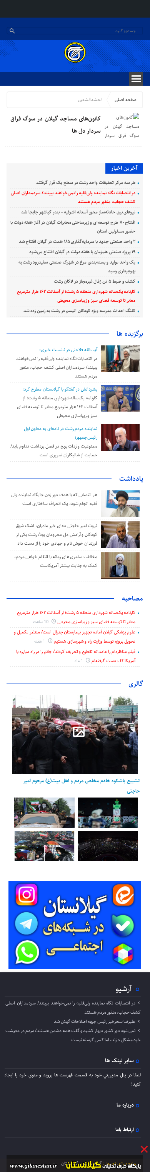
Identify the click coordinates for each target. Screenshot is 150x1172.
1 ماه (79, 661)
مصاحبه (132, 599)
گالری (135, 684)
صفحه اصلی (126, 99)
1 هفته (40, 641)
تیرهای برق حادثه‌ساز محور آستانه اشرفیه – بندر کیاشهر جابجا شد (78, 212)
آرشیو (124, 989)
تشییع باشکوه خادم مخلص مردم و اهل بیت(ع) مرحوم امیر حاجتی (81, 785)
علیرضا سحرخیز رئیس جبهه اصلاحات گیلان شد (94, 1021)
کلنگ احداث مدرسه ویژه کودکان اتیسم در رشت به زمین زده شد (79, 310)
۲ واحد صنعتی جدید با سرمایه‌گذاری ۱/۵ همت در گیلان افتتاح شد (77, 241)
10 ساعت (41, 622)
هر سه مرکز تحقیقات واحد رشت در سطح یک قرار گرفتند (85, 182)
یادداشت (131, 479)
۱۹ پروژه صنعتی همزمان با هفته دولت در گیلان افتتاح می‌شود (82, 252)
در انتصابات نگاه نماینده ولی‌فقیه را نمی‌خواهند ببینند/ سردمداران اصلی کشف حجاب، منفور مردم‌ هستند (56, 367)
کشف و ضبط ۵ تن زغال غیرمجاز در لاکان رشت (94, 281)
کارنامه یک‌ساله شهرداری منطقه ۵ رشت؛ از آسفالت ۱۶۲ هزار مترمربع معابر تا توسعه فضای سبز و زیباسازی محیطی (57, 406)
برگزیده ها (130, 334)
